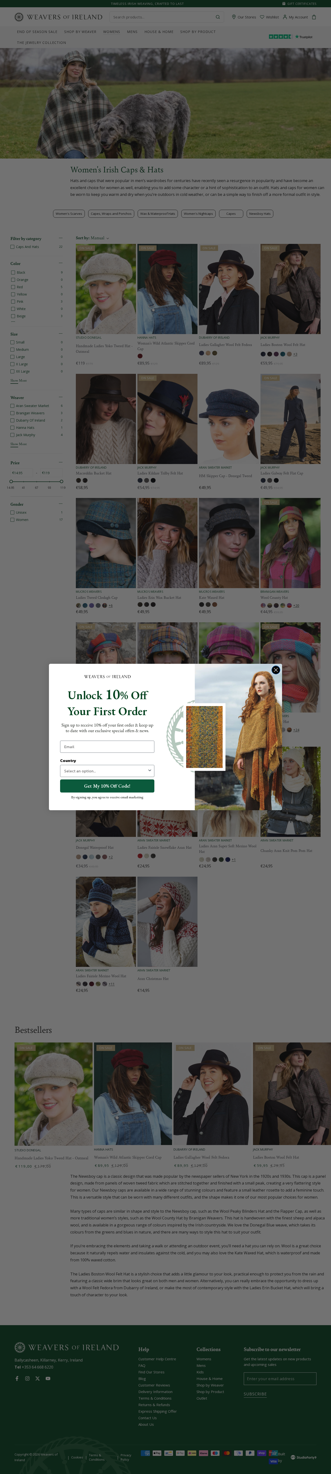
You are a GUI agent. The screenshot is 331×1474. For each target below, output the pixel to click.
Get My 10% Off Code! (107, 786)
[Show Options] (149, 771)
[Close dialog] (276, 670)
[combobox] (105, 771)
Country (68, 760)
